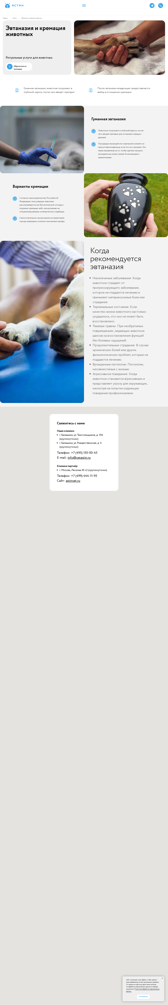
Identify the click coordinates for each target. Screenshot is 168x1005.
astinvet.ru (73, 480)
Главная (5, 18)
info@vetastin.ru (79, 457)
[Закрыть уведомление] (162, 978)
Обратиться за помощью (20, 68)
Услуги (14, 18)
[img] (10, 67)
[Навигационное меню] (84, 5)
